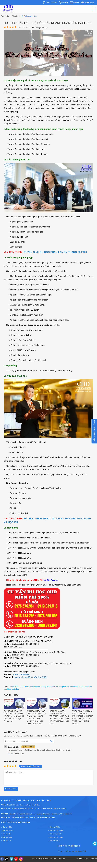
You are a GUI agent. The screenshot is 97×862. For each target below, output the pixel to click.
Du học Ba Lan (8, 830)
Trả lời (10, 754)
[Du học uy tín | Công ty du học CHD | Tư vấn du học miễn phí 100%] (8, 9)
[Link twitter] (11, 859)
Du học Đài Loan (56, 837)
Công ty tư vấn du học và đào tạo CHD (72, 851)
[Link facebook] (2, 859)
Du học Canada (56, 834)
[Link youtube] (16, 859)
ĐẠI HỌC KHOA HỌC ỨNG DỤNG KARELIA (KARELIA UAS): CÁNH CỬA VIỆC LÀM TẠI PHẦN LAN (14, 716)
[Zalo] (94, 843)
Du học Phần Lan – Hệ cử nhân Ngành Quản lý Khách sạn (32, 686)
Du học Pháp (55, 827)
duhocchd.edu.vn (21, 674)
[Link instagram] (21, 859)
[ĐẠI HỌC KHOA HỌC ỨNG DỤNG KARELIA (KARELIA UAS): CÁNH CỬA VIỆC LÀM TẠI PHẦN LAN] (14, 704)
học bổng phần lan (11, 689)
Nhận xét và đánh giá (13, 761)
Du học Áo (7, 834)
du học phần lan (62, 686)
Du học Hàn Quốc (56, 830)
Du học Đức (7, 827)
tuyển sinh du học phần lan (81, 686)
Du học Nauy (55, 841)
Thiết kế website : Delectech (86, 859)
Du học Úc (7, 841)
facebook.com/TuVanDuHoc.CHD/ (31, 677)
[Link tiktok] (7, 859)
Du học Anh (7, 837)
